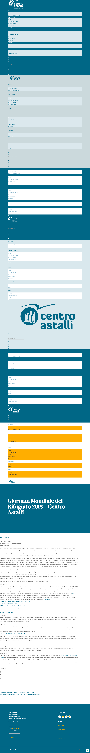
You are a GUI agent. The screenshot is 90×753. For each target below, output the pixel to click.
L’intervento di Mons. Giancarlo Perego (10, 608)
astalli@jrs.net (15, 728)
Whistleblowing (62, 729)
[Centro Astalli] (16, 8)
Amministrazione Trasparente (66, 733)
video (73, 593)
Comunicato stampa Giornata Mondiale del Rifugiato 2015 (15, 601)
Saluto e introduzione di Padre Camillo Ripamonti (12, 605)
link (16, 665)
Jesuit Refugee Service (15, 737)
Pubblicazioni (47, 599)
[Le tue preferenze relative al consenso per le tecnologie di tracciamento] (87, 750)
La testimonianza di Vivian (6, 612)
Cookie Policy (61, 738)
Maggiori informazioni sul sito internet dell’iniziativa (13, 633)
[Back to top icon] (80, 750)
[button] (39, 672)
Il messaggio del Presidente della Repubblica (11, 603)
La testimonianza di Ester (6, 610)
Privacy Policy (61, 725)
